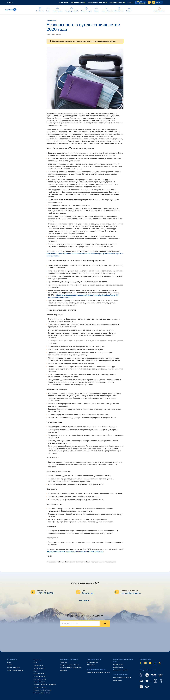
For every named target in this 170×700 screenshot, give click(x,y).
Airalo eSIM (63, 670)
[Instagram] (145, 663)
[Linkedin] (155, 663)
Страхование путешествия (42, 693)
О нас (129, 2)
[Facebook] (141, 663)
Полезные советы (111, 561)
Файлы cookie (117, 680)
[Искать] (149, 2)
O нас (9, 662)
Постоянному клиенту (116, 2)
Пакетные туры (38, 665)
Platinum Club (91, 665)
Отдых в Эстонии (39, 673)
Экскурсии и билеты (40, 687)
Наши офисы (84, 600)
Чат (83, 591)
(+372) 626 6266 (45, 593)
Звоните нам (42, 591)
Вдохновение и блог (77, 2)
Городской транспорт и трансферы (45, 684)
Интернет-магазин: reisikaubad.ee (71, 667)
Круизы (36, 671)
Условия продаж (118, 664)
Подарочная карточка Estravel (69, 665)
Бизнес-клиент (64, 2)
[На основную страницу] (11, 9)
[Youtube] (150, 663)
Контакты (10, 665)
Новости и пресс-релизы (15, 670)
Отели (88, 561)
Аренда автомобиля (40, 676)
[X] (159, 663)
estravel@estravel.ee (131, 593)
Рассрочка (63, 662)
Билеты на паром (39, 668)
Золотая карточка (92, 662)
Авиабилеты (37, 660)
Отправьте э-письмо (129, 591)
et (7, 2)
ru (10, 2)
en (12, 2)
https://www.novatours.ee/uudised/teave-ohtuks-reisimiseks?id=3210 (75, 551)
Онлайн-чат (88, 593)
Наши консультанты (13, 667)
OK (104, 623)
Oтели (35, 662)
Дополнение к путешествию (97, 2)
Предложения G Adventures (42, 690)
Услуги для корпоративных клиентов (98, 672)
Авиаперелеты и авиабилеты (55, 561)
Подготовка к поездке (98, 561)
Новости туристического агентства (74, 561)
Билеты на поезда (39, 682)
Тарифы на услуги (118, 667)
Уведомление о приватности (122, 677)
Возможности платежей (120, 670)
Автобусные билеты (40, 679)
